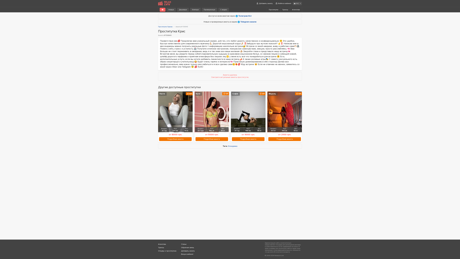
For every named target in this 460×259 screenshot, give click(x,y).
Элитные (195, 10)
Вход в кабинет (187, 254)
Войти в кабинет (284, 3)
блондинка (232, 146)
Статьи (183, 244)
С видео (223, 10)
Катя (198, 94)
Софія (235, 94)
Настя (162, 94)
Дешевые (183, 10)
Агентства (296, 10)
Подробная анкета (175, 139)
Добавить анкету (266, 3)
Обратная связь (187, 248)
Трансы (285, 10)
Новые (171, 10)
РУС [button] (297, 3)
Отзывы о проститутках (167, 251)
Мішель (272, 94)
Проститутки (273, 10)
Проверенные (209, 10)
